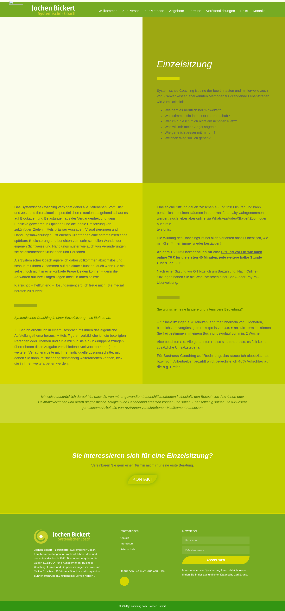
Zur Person (131, 11)
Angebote (176, 11)
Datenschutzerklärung (233, 574)
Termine (195, 11)
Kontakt (259, 11)
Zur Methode (154, 11)
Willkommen (107, 11)
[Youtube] (124, 581)
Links (244, 11)
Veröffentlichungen (220, 11)
